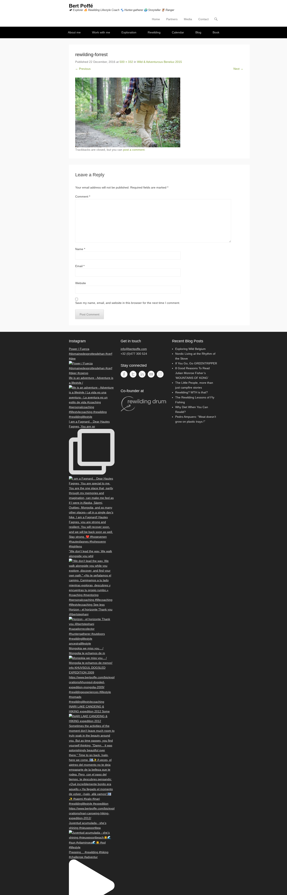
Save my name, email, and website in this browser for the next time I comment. (127, 302)
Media (188, 19)
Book (216, 32)
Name (80, 249)
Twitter (133, 374)
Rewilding (154, 32)
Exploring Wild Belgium (190, 349)
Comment (82, 196)
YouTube (151, 374)
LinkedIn (142, 374)
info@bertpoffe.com (134, 349)
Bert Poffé (81, 6)
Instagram (160, 374)
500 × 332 (126, 61)
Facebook (124, 374)
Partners (172, 19)
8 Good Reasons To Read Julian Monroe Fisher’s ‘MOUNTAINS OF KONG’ (192, 373)
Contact (203, 19)
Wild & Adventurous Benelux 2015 (159, 61)
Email (79, 266)
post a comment (134, 149)
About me (74, 32)
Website (80, 283)
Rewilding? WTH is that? (191, 392)
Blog (198, 32)
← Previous (83, 68)
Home (156, 19)
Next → (238, 68)
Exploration (128, 32)
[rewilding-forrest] (159, 112)
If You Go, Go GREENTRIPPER (196, 363)
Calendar (178, 32)
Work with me (101, 32)
